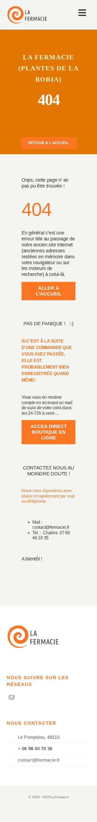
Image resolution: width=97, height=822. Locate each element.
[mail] (11, 697)
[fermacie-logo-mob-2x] (27, 8)
